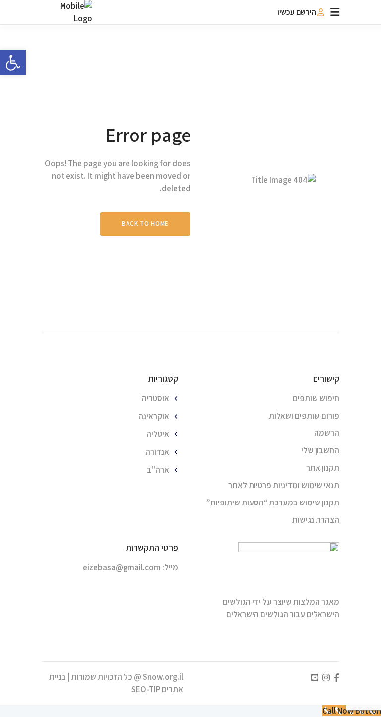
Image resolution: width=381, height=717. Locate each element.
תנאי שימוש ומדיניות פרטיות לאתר (283, 485)
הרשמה (326, 433)
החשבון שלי (320, 450)
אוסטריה (155, 398)
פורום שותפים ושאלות (304, 415)
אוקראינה (153, 416)
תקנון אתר (322, 467)
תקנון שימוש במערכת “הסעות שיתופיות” (272, 502)
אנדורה (157, 451)
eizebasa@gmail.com (122, 567)
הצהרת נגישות (315, 519)
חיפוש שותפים (316, 398)
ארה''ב (158, 469)
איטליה (157, 434)
